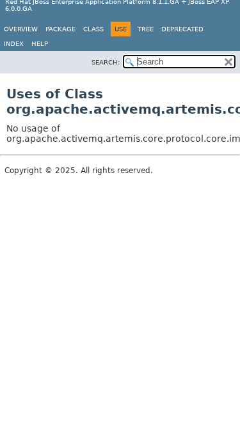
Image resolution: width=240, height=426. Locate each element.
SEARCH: (106, 62)
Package (60, 29)
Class (93, 29)
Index (14, 43)
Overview (21, 29)
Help (39, 43)
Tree (146, 29)
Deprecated (182, 29)
